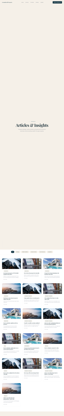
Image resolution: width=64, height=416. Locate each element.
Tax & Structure (42, 251)
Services (26, 2)
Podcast (37, 2)
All (12, 251)
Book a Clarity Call (57, 2)
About (22, 2)
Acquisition (50, 251)
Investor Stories (33, 251)
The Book (32, 2)
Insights (41, 2)
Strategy (17, 251)
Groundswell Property (7, 2)
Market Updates (25, 251)
